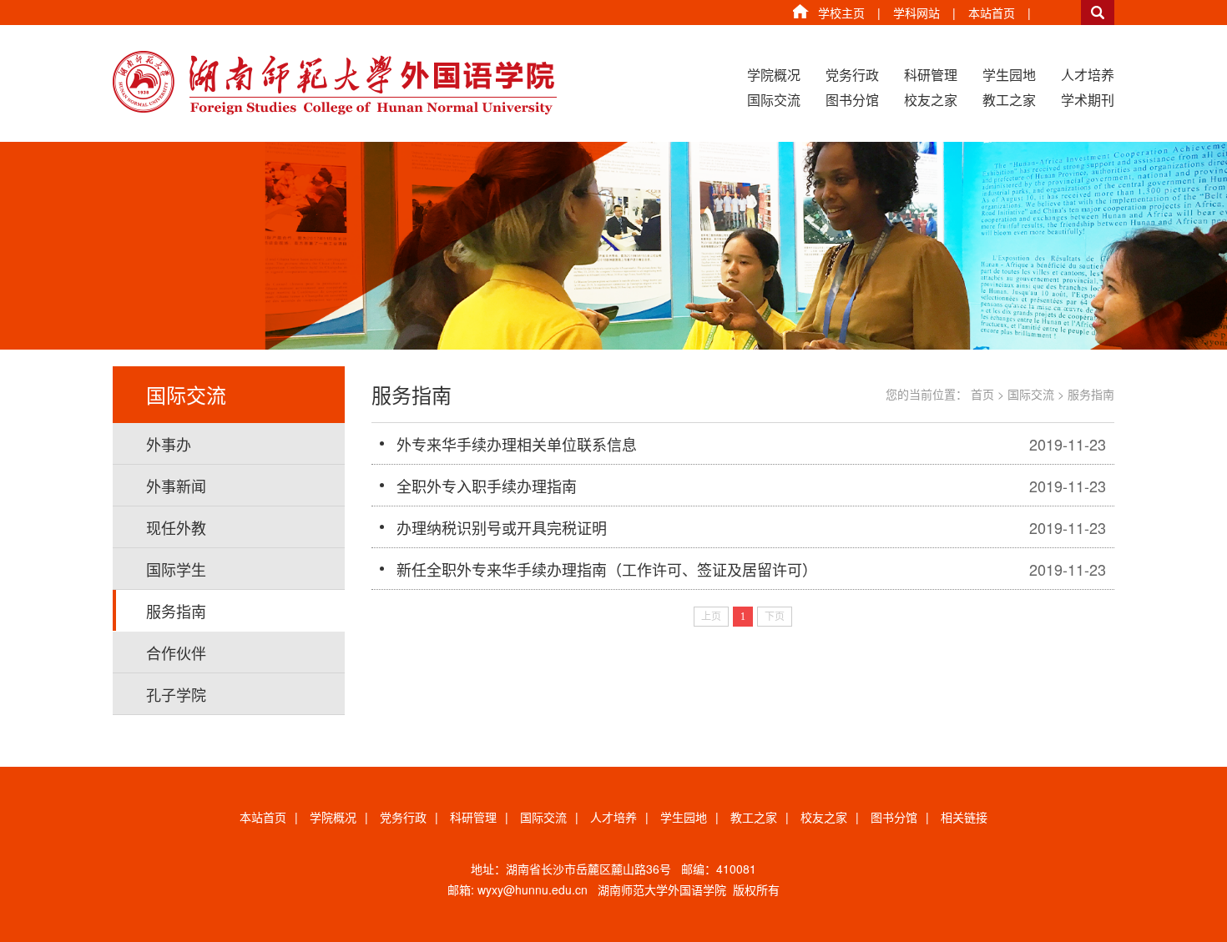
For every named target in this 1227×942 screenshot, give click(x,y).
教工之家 (1009, 99)
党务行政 (852, 74)
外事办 (168, 444)
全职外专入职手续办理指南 (486, 485)
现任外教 (176, 527)
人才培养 (1087, 74)
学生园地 (1009, 74)
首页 (982, 393)
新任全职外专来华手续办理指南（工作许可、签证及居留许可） (606, 569)
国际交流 (773, 99)
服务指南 (176, 611)
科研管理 (930, 74)
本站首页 (991, 12)
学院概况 (773, 74)
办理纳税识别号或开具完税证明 (501, 527)
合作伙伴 (176, 652)
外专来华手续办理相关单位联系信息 (516, 444)
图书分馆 (852, 99)
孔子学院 (176, 694)
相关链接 (964, 817)
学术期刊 (1087, 99)
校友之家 (930, 99)
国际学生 (176, 569)
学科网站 (916, 12)
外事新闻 (176, 485)
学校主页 (841, 12)
